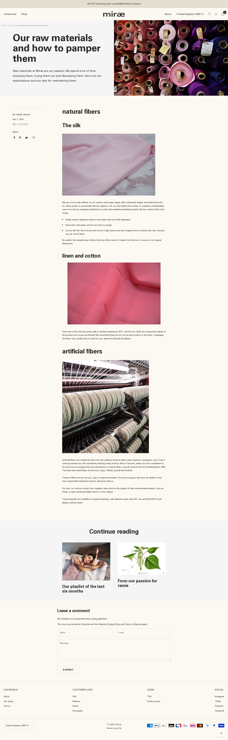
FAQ (74, 696)
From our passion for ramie (137, 583)
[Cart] (222, 14)
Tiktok (218, 701)
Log (9, 25)
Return (76, 706)
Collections (10, 14)
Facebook (219, 711)
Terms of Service (133, 624)
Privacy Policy (114, 624)
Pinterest (219, 706)
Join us (7, 706)
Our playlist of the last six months (83, 589)
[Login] (216, 14)
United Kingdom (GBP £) (190, 14)
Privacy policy (153, 701)
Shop (24, 14)
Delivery (76, 701)
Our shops (8, 701)
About (168, 14)
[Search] (209, 14)
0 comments (22, 124)
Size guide (77, 711)
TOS (149, 696)
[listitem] (14, 137)
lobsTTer (118, 728)
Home (3, 25)
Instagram (219, 696)
